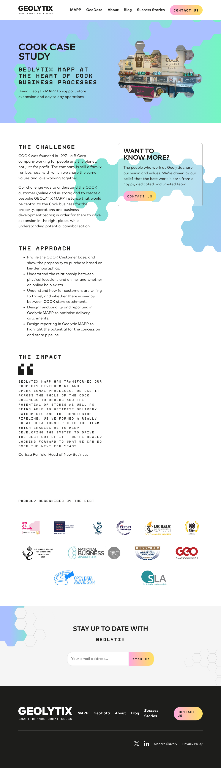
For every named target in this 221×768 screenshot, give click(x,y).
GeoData (94, 10)
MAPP (75, 10)
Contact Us (186, 10)
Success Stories (151, 10)
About (113, 10)
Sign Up (141, 658)
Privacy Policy (192, 744)
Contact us (139, 196)
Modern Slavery (165, 744)
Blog (128, 10)
